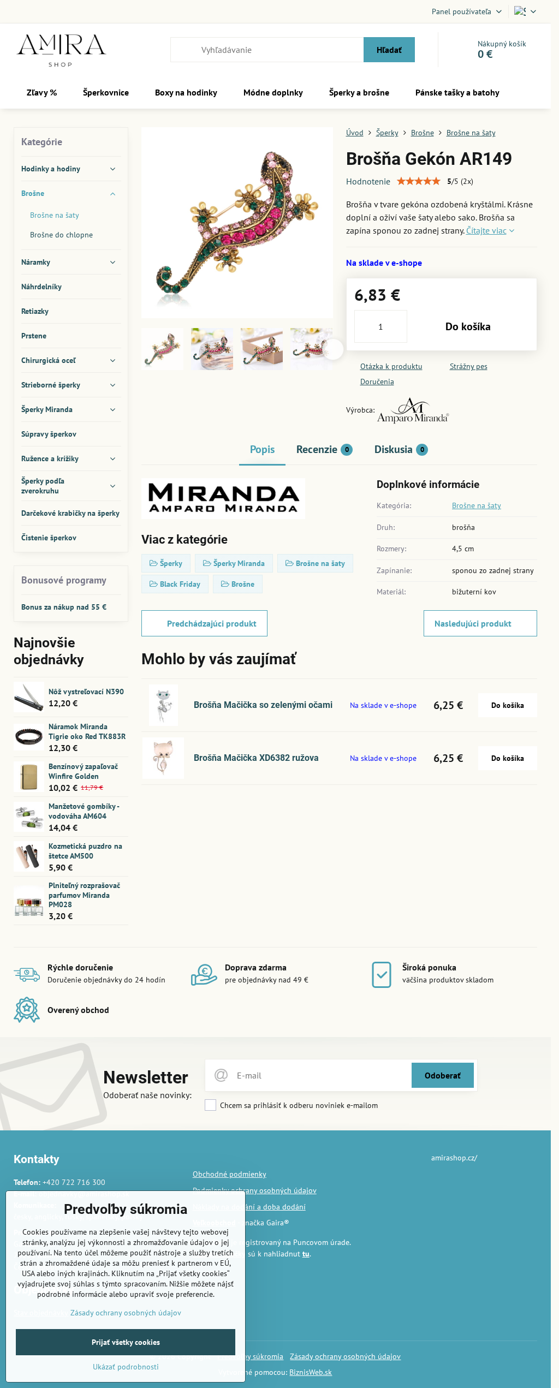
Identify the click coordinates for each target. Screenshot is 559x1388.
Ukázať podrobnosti (126, 1367)
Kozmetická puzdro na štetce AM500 (85, 851)
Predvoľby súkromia (250, 1356)
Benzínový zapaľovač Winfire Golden (83, 771)
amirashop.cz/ (454, 1158)
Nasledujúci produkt (473, 623)
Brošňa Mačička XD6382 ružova (256, 758)
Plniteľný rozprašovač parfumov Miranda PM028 (84, 894)
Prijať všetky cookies (126, 1342)
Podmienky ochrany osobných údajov (255, 1190)
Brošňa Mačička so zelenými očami (263, 705)
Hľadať (389, 49)
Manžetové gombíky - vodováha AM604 (84, 811)
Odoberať (443, 1075)
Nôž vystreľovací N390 (86, 691)
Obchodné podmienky (229, 1174)
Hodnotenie (368, 181)
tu (306, 1254)
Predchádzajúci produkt (212, 623)
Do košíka (468, 326)
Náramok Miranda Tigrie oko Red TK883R (87, 731)
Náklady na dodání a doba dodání (249, 1207)
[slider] (419, 181)
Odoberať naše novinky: (147, 1094)
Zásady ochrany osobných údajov (345, 1356)
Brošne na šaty (476, 505)
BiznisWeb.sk (310, 1372)
